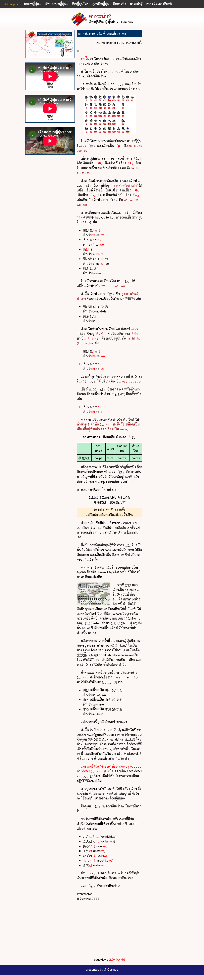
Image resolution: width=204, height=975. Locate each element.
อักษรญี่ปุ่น (31, 4)
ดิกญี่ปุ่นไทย (80, 4)
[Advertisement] (109, 929)
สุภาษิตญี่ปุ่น (100, 4)
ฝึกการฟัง (119, 4)
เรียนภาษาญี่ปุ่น (55, 4)
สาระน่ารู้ (136, 4)
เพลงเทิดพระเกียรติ (159, 4)
